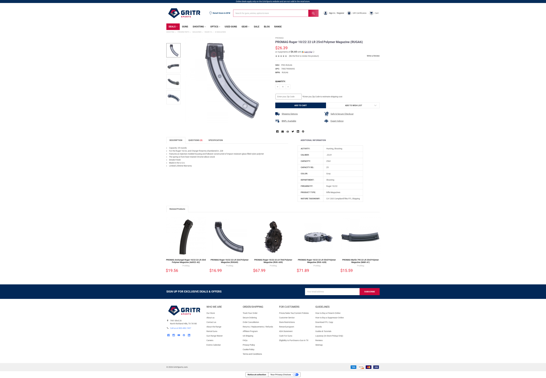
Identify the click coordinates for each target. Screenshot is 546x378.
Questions (195, 140)
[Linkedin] (298, 131)
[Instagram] (173, 335)
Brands (318, 327)
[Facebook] (277, 131)
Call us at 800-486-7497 (180, 328)
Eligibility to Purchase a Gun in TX (293, 340)
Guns (185, 26)
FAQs (245, 340)
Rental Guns (211, 331)
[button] (294, 51)
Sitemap (319, 345)
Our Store (210, 313)
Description (175, 140)
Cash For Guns (285, 336)
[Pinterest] (303, 131)
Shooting (198, 26)
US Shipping (248, 336)
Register (340, 13)
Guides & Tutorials (323, 331)
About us (210, 317)
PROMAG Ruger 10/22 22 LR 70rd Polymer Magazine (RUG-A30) (273, 261)
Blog (267, 26)
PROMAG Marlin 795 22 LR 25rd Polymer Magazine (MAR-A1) (360, 261)
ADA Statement (286, 331)
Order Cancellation (251, 322)
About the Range (213, 327)
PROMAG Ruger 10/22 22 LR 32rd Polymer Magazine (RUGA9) (230, 261)
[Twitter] (293, 131)
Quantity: (280, 81)
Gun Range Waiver (214, 336)
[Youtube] (179, 335)
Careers (209, 340)
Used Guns (231, 26)
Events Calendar (213, 345)
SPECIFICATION (215, 140)
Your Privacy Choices (280, 374)
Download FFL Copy (324, 322)
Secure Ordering (250, 317)
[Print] (288, 131)
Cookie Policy (258, 349)
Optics (214, 26)
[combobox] (275, 13)
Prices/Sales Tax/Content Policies (294, 313)
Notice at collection (257, 374)
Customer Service (286, 317)
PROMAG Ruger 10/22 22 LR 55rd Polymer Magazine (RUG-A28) (317, 261)
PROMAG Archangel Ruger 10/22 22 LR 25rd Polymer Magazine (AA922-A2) (186, 261)
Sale (256, 26)
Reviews (319, 340)
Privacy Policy (258, 344)
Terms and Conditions (258, 354)
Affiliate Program (250, 331)
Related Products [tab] (177, 209)
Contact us (211, 322)
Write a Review (373, 56)
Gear (244, 26)
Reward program (286, 327)
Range (278, 26)
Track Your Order (250, 313)
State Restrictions (287, 322)
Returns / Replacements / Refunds (258, 327)
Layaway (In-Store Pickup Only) (329, 336)
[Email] (282, 131)
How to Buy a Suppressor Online (329, 317)
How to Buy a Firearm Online (327, 313)
